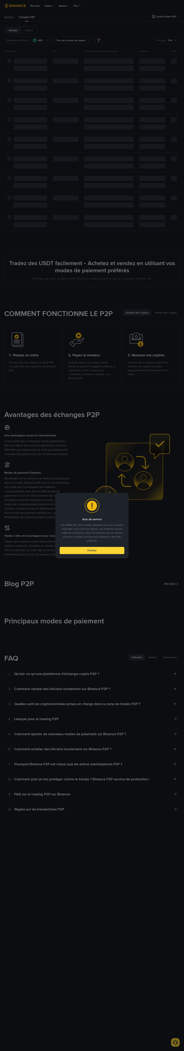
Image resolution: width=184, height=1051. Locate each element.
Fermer (92, 550)
